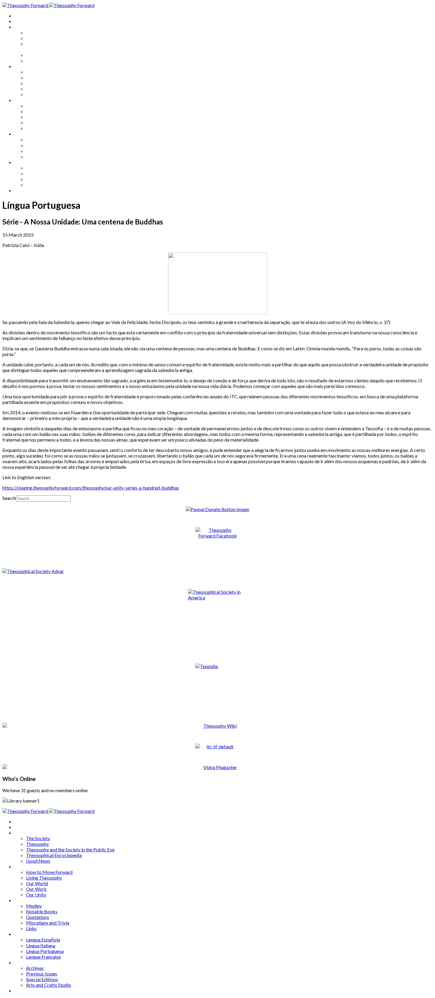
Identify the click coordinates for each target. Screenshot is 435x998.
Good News (38, 60)
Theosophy (37, 38)
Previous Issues (41, 173)
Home (20, 15)
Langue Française (43, 156)
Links (31, 128)
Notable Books (41, 111)
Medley (34, 105)
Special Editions (42, 179)
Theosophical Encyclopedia (54, 55)
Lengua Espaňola (43, 139)
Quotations (37, 117)
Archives (23, 162)
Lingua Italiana (40, 145)
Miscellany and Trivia (47, 122)
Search (9, 498)
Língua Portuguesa (45, 151)
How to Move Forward (49, 72)
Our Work (36, 89)
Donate (21, 190)
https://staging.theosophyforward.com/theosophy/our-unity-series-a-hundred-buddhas (90, 487)
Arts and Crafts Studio (48, 184)
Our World (37, 83)
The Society (38, 32)
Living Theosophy (44, 77)
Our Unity (36, 94)
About (20, 21)
